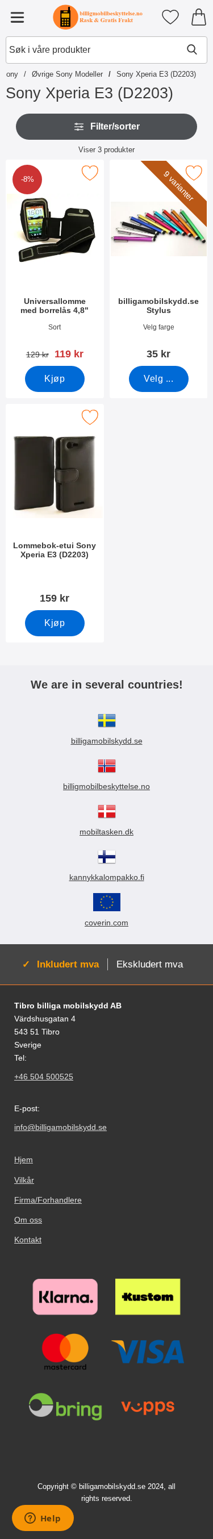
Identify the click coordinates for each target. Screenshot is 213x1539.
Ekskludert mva (149, 964)
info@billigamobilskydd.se (60, 1127)
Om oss (28, 1219)
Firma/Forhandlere (48, 1199)
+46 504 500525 (43, 1077)
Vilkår (24, 1180)
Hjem (23, 1160)
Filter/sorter (115, 126)
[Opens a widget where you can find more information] (42, 1519)
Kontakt (27, 1239)
